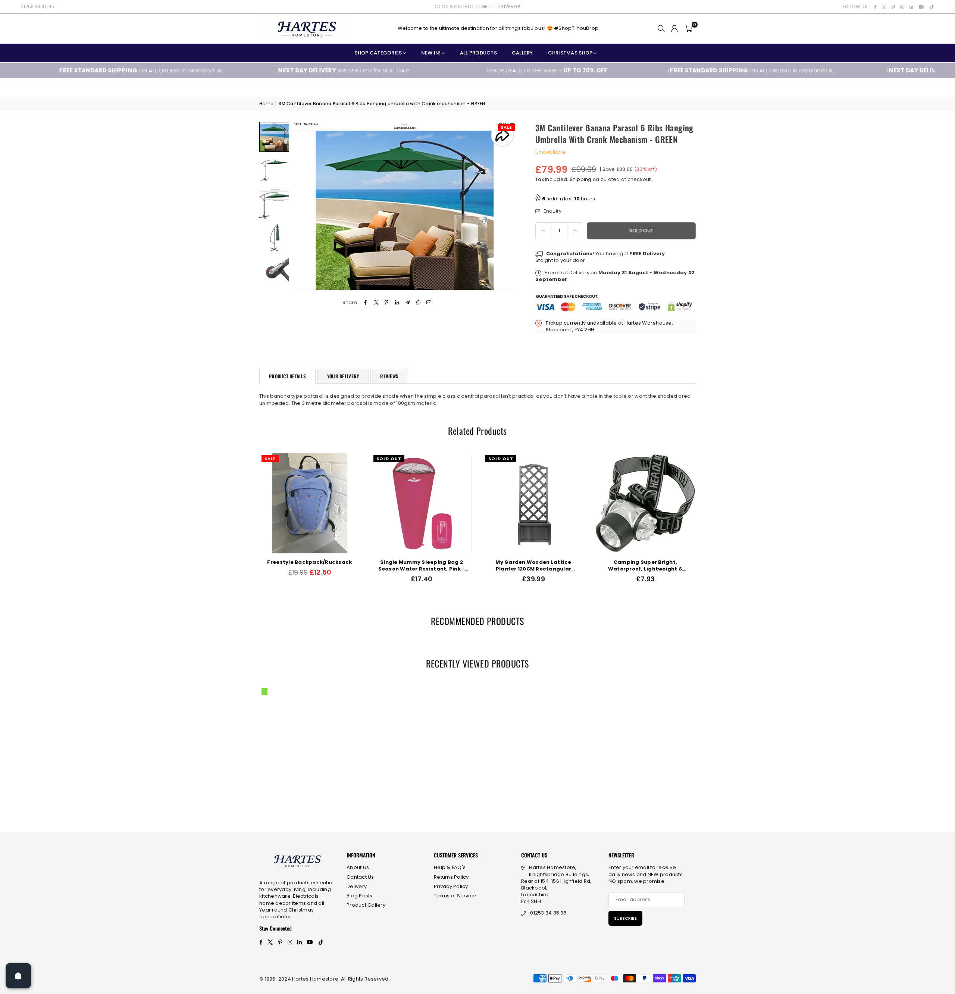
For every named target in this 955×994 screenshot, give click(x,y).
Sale (506, 127)
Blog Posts (360, 895)
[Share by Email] (429, 302)
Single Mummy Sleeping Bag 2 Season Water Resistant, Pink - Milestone (659, 565)
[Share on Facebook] (366, 302)
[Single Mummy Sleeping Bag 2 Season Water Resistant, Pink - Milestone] (660, 503)
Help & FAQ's (450, 867)
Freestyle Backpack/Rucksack (547, 562)
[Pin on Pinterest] (386, 302)
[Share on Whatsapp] (418, 302)
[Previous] (303, 206)
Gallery (522, 52)
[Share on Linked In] (397, 302)
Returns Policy (451, 877)
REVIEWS (389, 376)
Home (266, 104)
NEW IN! (431, 52)
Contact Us (360, 877)
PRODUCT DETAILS (287, 376)
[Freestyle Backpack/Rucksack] (548, 503)
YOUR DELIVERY (343, 376)
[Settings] (674, 28)
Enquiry (551, 211)
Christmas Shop (570, 52)
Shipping (581, 179)
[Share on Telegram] (408, 302)
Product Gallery (366, 905)
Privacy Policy (451, 886)
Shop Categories (378, 52)
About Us (358, 867)
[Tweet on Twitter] (376, 302)
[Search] (661, 28)
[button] (689, 28)
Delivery (357, 886)
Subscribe (625, 918)
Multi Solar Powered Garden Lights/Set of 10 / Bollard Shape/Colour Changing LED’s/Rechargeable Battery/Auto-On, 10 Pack (436, 565)
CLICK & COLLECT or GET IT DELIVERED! (477, 6)
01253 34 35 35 (38, 6)
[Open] (18, 975)
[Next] (506, 206)
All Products (478, 52)
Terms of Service (455, 895)
